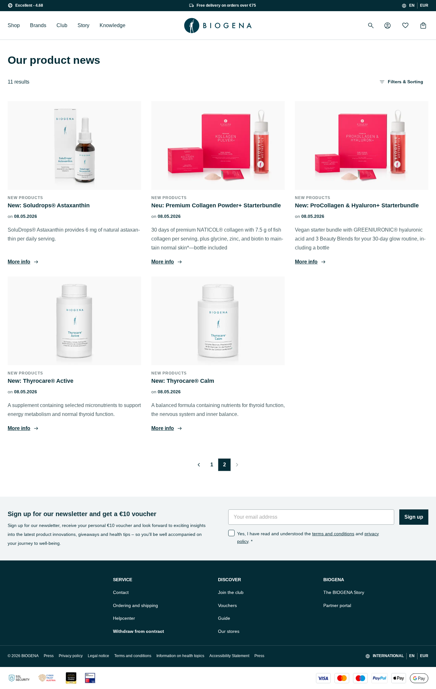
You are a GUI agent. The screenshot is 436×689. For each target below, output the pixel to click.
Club (61, 25)
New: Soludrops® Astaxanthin (49, 205)
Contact (121, 592)
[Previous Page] (198, 464)
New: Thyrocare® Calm (182, 381)
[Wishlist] (405, 25)
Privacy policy (71, 656)
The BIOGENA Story (343, 592)
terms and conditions (333, 533)
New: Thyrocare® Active (40, 381)
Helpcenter (124, 618)
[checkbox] (231, 533)
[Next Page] (237, 464)
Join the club (231, 592)
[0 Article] (423, 25)
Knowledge (112, 25)
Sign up (413, 517)
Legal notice (98, 656)
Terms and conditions (132, 656)
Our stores (228, 631)
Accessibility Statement (229, 656)
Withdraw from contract (138, 631)
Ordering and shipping (135, 605)
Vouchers (227, 605)
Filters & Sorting (405, 81)
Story (83, 25)
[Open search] (371, 25)
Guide (224, 618)
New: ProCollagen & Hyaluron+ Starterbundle (357, 205)
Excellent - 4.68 (29, 5)
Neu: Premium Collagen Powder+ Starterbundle (216, 205)
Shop (14, 25)
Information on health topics (180, 656)
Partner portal (337, 605)
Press (49, 656)
